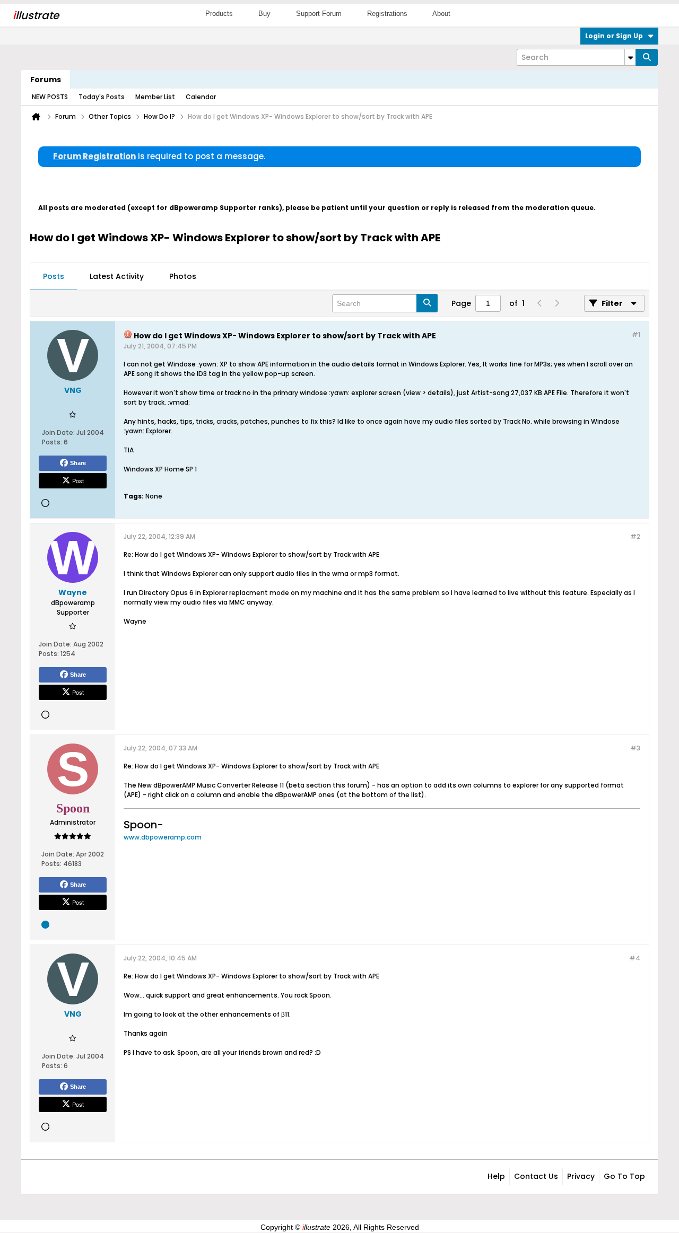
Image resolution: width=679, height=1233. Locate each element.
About (441, 14)
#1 (636, 334)
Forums (45, 79)
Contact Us (536, 1176)
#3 (635, 748)
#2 (635, 536)
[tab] (53, 277)
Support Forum (319, 14)
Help (496, 1176)
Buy (264, 14)
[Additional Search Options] (630, 57)
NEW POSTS (50, 96)
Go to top (624, 1176)
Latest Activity (117, 276)
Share (78, 463)
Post (78, 480)
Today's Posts (102, 96)
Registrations (387, 14)
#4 (634, 958)
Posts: (52, 442)
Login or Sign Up (614, 35)
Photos (182, 276)
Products (219, 14)
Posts (53, 276)
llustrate (36, 15)
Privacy (581, 1176)
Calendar (201, 96)
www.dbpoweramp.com (163, 837)
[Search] (647, 57)
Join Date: (58, 432)
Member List (155, 96)
